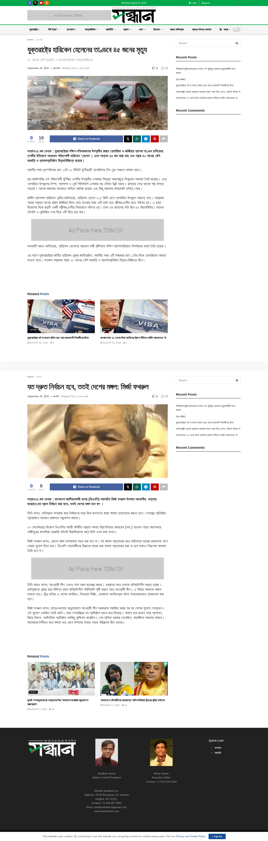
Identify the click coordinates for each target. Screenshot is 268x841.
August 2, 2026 (111, 705)
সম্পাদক (218, 747)
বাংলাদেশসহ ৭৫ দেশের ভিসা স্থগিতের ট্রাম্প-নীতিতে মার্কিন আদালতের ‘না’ (133, 337)
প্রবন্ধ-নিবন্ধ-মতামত (201, 29)
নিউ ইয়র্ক (52, 29)
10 (125, 705)
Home (30, 39)
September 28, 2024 (38, 68)
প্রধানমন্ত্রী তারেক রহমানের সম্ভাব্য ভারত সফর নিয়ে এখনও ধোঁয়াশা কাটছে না (208, 91)
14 (52, 709)
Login (194, 3)
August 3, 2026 (38, 709)
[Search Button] (238, 3)
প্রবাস (126, 29)
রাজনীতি (109, 29)
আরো (226, 29)
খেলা (141, 29)
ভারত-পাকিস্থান (177, 29)
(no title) (180, 79)
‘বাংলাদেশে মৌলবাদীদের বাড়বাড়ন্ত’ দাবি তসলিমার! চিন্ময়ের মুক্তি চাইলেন (132, 700)
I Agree (217, 836)
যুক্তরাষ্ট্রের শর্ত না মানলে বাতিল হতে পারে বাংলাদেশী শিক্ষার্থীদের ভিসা (58, 337)
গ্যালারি (218, 752)
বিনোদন (156, 29)
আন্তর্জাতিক (90, 29)
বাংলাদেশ (71, 29)
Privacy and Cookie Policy (190, 836)
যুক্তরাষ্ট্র (33, 29)
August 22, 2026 (38, 342)
